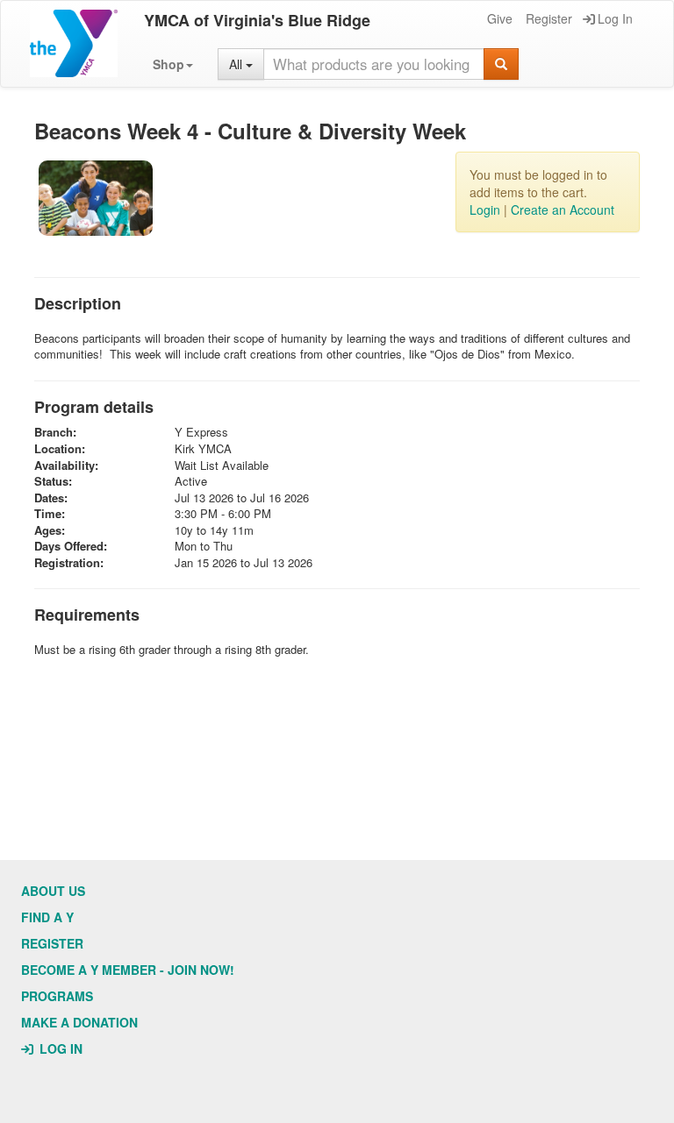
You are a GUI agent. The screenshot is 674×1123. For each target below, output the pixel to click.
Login (485, 209)
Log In (615, 18)
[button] (173, 64)
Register (549, 18)
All (237, 64)
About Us (53, 890)
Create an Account (562, 209)
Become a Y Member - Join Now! (127, 969)
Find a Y (47, 917)
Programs (57, 996)
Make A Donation (79, 1022)
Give (500, 18)
